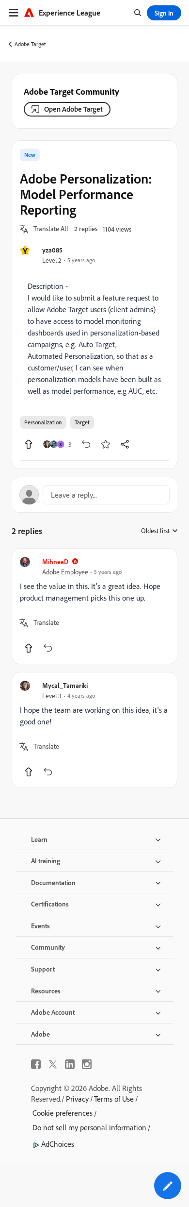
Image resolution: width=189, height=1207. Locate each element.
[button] (50, 229)
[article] (94, 606)
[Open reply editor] (94, 494)
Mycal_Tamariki (65, 685)
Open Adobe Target (73, 109)
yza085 (52, 250)
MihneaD (55, 561)
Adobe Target (30, 44)
